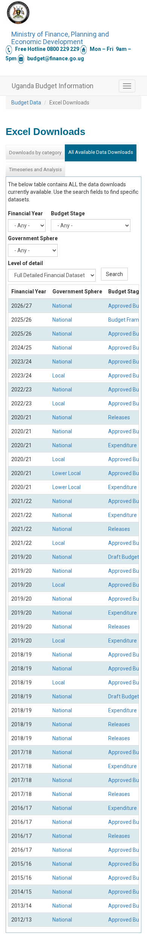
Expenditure (122, 445)
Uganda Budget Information (52, 86)
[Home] (18, 12)
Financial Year (25, 213)
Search (114, 274)
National (62, 306)
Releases (119, 417)
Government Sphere (33, 238)
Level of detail (25, 263)
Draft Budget (123, 557)
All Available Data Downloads (100, 152)
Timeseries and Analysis (35, 169)
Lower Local (66, 473)
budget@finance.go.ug (55, 58)
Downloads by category (35, 152)
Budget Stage (68, 213)
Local (58, 376)
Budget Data (26, 103)
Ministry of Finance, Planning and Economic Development (60, 37)
